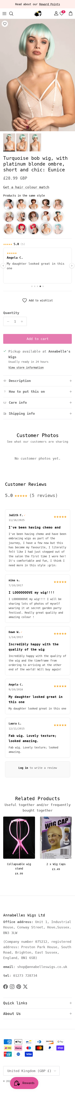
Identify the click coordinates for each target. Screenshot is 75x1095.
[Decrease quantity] (7, 321)
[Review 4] (40, 286)
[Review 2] (34, 286)
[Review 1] (32, 286)
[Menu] (4, 13)
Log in (23, 767)
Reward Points (49, 4)
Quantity (11, 313)
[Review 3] (37, 286)
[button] (8, 204)
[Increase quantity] (23, 321)
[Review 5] (43, 286)
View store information (26, 367)
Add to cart (38, 339)
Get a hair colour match (26, 187)
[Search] (13, 13)
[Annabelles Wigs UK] (38, 13)
